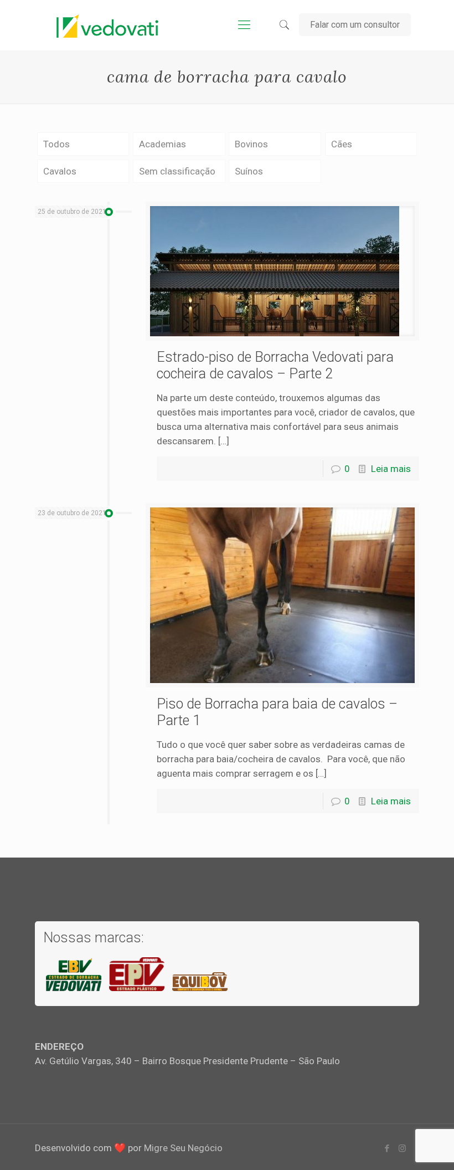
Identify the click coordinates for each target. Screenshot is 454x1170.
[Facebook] (387, 1148)
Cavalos (59, 171)
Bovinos (251, 144)
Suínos (249, 171)
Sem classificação (177, 171)
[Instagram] (402, 1148)
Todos (56, 144)
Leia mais (391, 468)
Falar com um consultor (355, 24)
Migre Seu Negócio (183, 1147)
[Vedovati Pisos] (107, 25)
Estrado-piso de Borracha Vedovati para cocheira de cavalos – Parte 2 (275, 365)
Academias (162, 144)
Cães (341, 144)
